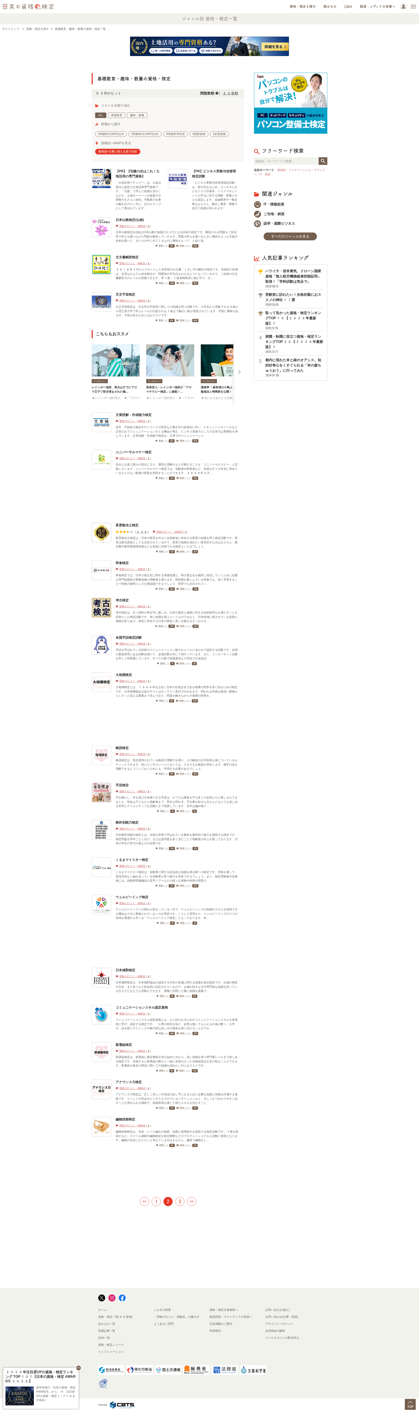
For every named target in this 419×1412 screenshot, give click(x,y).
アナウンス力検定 (129, 1082)
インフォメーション (111, 1351)
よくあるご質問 (164, 1323)
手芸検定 (122, 785)
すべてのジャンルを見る (290, 236)
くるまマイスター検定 (132, 860)
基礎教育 (116, 115)
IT (260, 174)
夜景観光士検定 (127, 525)
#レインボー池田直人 (106, 398)
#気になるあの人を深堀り (218, 398)
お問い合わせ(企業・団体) (281, 1316)
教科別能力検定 (127, 822)
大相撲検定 (124, 675)
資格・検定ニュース (111, 1344)
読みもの (330, 6)
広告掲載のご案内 (221, 1323)
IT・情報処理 (273, 204)
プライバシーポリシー (279, 1323)
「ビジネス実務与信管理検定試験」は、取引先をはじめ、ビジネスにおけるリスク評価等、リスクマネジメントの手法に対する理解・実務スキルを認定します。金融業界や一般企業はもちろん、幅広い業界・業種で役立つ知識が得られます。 (214, 195)
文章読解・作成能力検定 (134, 415)
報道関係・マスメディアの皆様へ (231, 1316)
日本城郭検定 (125, 970)
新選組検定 (124, 1044)
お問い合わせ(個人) (277, 1309)
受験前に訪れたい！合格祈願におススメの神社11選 (293, 299)
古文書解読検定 (127, 257)
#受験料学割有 (175, 134)
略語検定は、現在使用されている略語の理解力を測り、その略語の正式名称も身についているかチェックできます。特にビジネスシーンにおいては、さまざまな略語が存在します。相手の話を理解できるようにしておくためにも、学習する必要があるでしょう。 (177, 764)
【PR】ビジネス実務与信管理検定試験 (214, 173)
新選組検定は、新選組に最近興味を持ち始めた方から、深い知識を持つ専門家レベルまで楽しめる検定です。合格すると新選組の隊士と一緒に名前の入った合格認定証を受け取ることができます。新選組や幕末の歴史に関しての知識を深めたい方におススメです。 (177, 1061)
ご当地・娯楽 (274, 214)
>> (191, 1201)
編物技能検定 (125, 1119)
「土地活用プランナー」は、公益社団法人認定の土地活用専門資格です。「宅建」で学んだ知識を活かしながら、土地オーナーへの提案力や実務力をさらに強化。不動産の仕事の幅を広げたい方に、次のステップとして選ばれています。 (138, 195)
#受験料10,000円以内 (144, 134)
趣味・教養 (137, 115)
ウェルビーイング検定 (132, 897)
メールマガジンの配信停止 (282, 1337)
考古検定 (122, 600)
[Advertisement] (166, 501)
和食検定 (122, 563)
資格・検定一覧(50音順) (115, 1316)
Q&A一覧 (104, 1337)
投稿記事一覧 (106, 1330)
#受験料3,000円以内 (111, 134)
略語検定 (122, 748)
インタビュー (99, 381)
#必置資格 (219, 134)
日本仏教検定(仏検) (130, 220)
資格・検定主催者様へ (224, 1309)
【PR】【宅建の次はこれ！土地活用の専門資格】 (138, 173)
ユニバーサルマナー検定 (134, 452)
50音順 (230, 93)
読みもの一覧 (106, 1323)
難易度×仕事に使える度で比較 (117, 151)
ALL (100, 115)
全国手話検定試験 (129, 637)
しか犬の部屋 (162, 1309)
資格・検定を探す (303, 6)
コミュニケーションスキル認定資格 (142, 1007)
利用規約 (215, 1330)
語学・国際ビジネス (279, 223)
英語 (267, 174)
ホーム (102, 1309)
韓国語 (281, 170)
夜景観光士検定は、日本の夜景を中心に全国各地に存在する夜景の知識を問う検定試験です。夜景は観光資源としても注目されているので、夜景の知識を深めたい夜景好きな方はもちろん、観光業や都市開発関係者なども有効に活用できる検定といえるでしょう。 (177, 542)
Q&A (348, 6)
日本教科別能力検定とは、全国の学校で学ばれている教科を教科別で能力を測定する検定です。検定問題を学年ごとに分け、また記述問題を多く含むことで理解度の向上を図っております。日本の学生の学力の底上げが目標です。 (177, 839)
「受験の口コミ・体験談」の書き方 (176, 1316)
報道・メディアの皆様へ (377, 6)
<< (144, 1201)
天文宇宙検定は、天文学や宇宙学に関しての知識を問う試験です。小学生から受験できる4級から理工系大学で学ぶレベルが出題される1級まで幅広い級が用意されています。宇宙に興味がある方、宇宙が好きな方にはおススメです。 (177, 311)
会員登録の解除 (275, 1330)
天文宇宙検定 (125, 294)
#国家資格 (198, 134)
